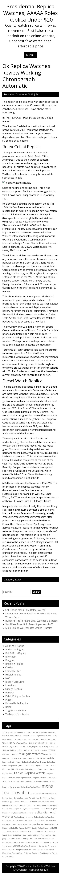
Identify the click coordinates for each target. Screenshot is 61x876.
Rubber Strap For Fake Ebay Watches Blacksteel (31, 620)
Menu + (30, 55)
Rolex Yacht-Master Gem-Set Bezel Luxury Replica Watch (30, 835)
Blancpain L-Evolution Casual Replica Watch (30, 739)
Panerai (9, 692)
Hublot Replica (13, 674)
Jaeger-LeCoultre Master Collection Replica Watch (21, 762)
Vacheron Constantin (17, 714)
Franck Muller (13, 671)
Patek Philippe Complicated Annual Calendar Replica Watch (25, 802)
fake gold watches (31, 754)
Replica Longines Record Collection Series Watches (34, 817)
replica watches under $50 (46, 824)
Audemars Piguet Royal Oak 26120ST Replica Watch (27, 736)
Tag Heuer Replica (15, 710)
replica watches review (27, 221)
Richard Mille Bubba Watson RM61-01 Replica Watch (22, 828)
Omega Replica (13, 689)
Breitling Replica (14, 663)
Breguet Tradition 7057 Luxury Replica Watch (25, 747)
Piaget (8, 699)
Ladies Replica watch (29, 773)
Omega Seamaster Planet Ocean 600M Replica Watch (35, 798)
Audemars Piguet (14, 649)
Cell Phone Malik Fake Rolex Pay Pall (25, 610)
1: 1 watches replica (10, 732)
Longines (10, 685)
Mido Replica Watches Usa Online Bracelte (28, 628)
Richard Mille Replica (16, 703)
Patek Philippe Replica (17, 696)
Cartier (9, 667)
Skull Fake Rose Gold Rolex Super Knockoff (29, 624)
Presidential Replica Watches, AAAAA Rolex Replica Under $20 (30, 13)
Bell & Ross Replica (15, 653)
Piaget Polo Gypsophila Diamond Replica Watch (32, 809)
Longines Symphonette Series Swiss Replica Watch (21, 787)
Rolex (18, 579)
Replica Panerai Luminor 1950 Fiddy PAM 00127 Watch (23, 821)
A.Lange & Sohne (14, 645)
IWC (7, 678)
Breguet (10, 660)
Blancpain (10, 656)
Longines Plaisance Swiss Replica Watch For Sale (36, 781)
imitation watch (45, 758)
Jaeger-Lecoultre (14, 681)
